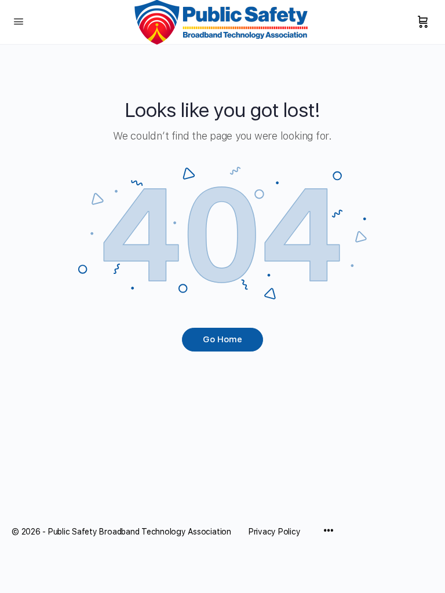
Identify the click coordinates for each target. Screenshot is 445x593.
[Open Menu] (18, 21)
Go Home (222, 339)
